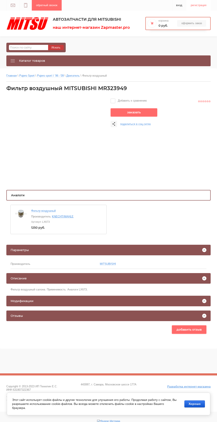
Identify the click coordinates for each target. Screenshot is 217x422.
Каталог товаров (32, 61)
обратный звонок (46, 5)
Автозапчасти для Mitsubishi (87, 19)
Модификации (22, 301)
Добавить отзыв (189, 329)
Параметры (20, 250)
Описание (19, 278)
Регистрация (198, 5)
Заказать (134, 112)
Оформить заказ (191, 23)
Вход (179, 5)
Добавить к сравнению (132, 100)
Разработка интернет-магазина (189, 386)
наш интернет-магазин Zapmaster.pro (91, 27)
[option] (56, 139)
